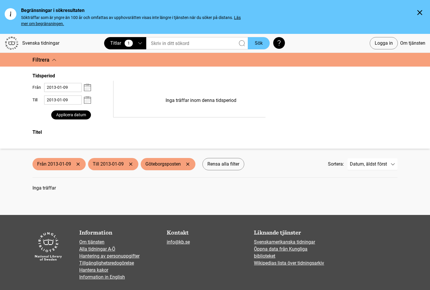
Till (34, 100)
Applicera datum (71, 114)
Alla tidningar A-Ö (97, 249)
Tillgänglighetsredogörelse (106, 263)
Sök (259, 43)
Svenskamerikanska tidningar (284, 242)
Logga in (384, 43)
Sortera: (336, 164)
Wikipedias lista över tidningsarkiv (289, 263)
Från (36, 87)
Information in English (102, 277)
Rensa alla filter (223, 164)
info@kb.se (178, 242)
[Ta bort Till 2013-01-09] (131, 164)
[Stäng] (419, 12)
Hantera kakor (93, 270)
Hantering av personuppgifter (109, 256)
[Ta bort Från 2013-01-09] (78, 164)
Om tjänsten (412, 43)
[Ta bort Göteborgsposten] (188, 164)
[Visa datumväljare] (87, 87)
